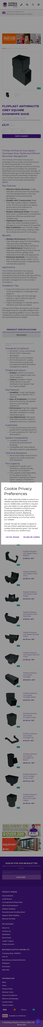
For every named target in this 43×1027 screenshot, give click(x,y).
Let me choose (12, 537)
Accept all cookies (31, 537)
